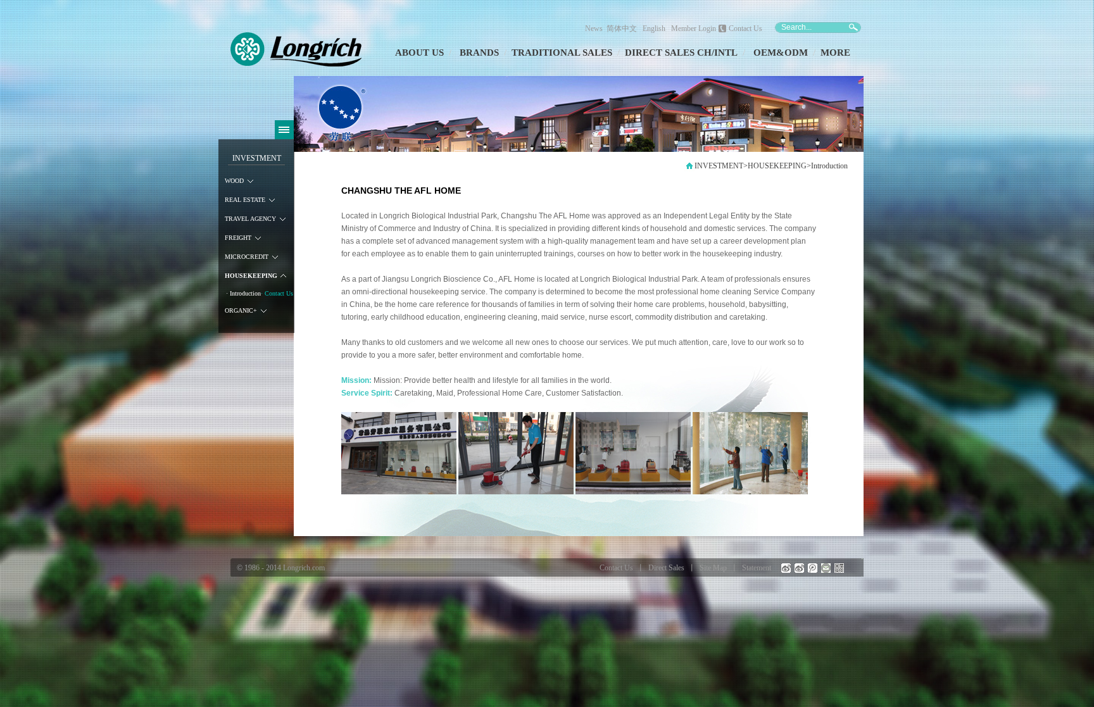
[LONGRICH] (296, 63)
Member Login (693, 28)
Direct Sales (666, 567)
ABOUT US (419, 52)
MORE (835, 52)
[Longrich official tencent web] (812, 568)
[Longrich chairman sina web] (799, 568)
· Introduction (243, 293)
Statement (756, 567)
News (594, 28)
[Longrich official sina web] (786, 568)
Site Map (713, 567)
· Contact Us (277, 293)
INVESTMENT (256, 158)
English (654, 28)
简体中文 (624, 28)
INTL (726, 52)
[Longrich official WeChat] (839, 568)
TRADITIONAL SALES (562, 52)
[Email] (826, 568)
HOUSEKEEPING (777, 165)
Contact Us (745, 28)
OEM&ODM (780, 52)
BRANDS (479, 52)
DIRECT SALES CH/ (669, 52)
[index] (689, 169)
